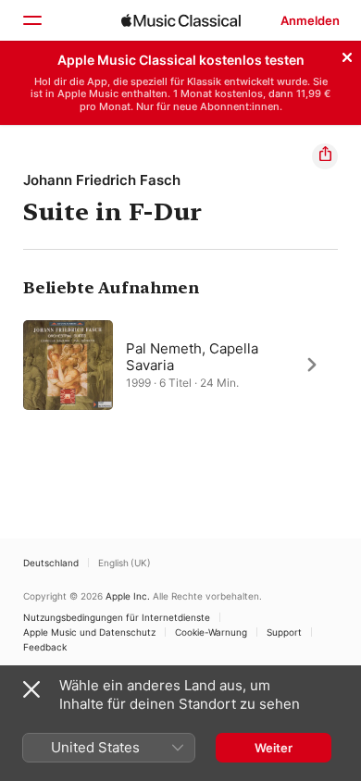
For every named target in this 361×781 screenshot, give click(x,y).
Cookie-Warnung (211, 632)
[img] (181, 20)
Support (284, 632)
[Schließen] (347, 54)
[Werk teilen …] (325, 156)
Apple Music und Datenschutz (89, 632)
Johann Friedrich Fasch (101, 180)
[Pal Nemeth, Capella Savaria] (180, 364)
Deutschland (51, 562)
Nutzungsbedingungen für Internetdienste (116, 617)
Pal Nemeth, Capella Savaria (192, 356)
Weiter (274, 747)
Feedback (45, 646)
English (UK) (124, 562)
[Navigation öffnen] (31, 20)
